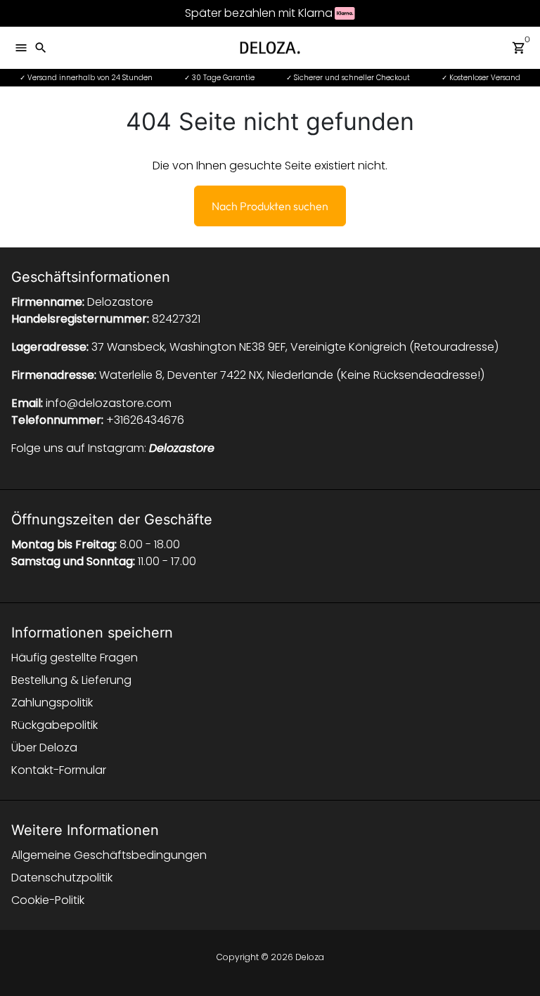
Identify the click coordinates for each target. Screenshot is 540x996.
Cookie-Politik (47, 900)
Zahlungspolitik (52, 702)
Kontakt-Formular (58, 770)
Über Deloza (44, 747)
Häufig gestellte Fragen (74, 657)
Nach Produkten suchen (270, 206)
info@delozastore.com (109, 403)
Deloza (309, 957)
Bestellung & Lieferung (71, 680)
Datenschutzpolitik (61, 877)
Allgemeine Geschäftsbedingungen (109, 855)
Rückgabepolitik (54, 725)
